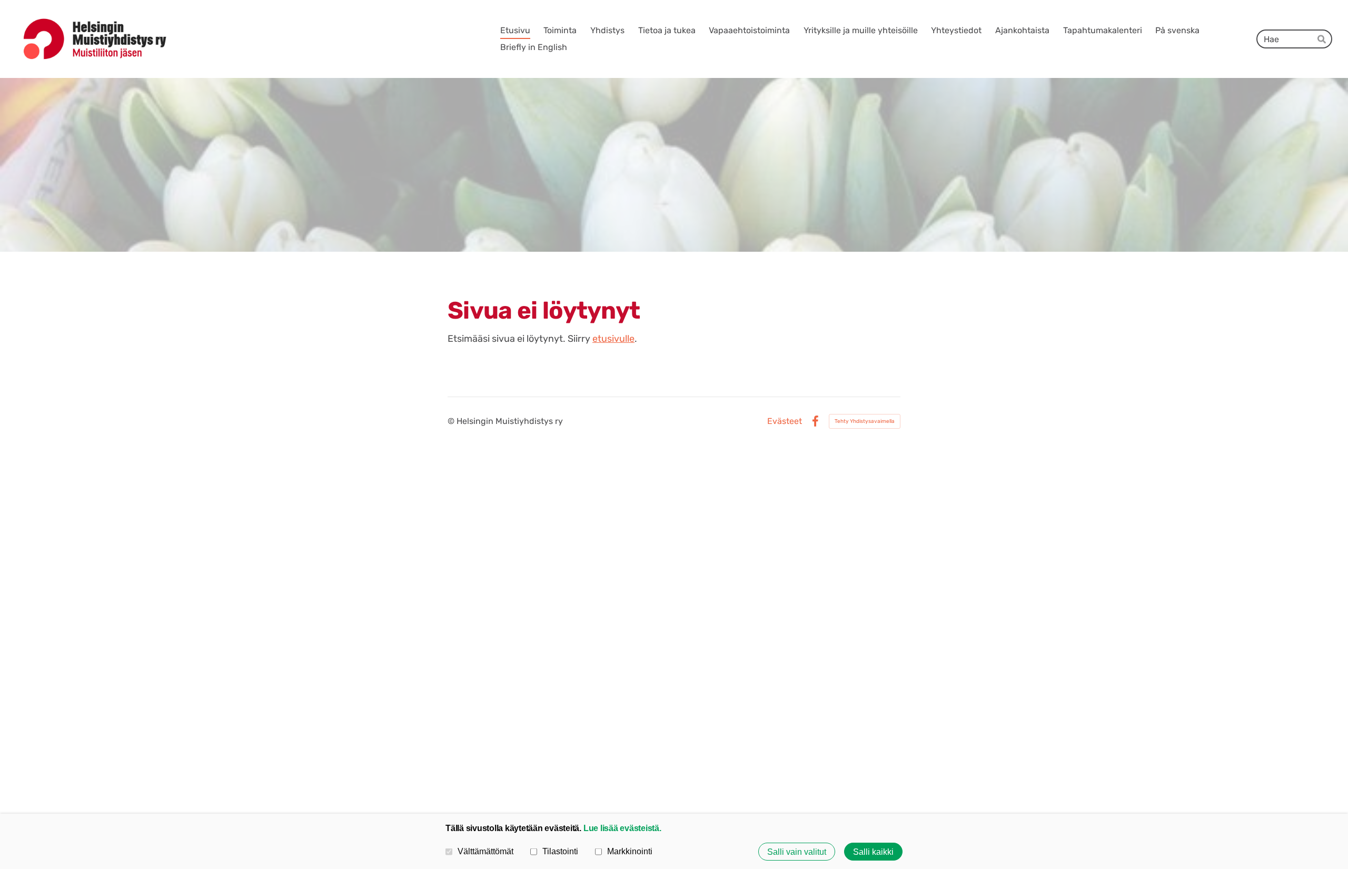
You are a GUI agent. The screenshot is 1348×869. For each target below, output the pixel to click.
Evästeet (784, 421)
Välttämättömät (485, 851)
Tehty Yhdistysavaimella (865, 421)
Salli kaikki (873, 851)
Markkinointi (629, 851)
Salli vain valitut (796, 851)
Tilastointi (560, 851)
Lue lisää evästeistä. (622, 828)
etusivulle (613, 338)
